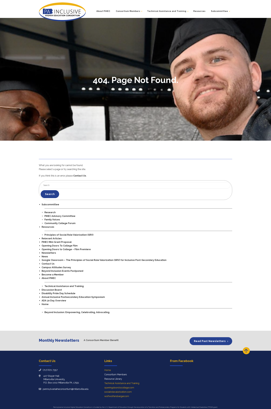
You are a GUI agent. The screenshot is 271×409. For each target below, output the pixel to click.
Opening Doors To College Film (60, 245)
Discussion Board (52, 290)
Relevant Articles (52, 238)
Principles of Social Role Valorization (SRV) (68, 234)
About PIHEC (103, 11)
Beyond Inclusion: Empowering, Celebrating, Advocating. (77, 312)
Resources (199, 11)
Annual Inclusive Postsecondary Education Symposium (73, 297)
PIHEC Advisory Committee (59, 216)
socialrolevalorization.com (118, 392)
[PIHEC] (62, 11)
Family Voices (52, 219)
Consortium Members (128, 11)
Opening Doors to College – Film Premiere (66, 249)
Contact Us (79, 175)
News (45, 256)
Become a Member (53, 274)
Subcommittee (219, 11)
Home (45, 304)
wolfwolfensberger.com (116, 396)
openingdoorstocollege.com (119, 387)
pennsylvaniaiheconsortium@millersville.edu (65, 389)
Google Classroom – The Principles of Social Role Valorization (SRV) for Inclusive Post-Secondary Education (104, 260)
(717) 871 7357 (50, 370)
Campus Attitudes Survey (56, 267)
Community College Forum (60, 223)
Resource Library (113, 379)
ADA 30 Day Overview (54, 300)
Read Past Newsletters (210, 341)
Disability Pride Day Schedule (58, 293)
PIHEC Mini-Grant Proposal (57, 242)
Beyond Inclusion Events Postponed (62, 271)
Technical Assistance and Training (166, 11)
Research (50, 212)
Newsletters (49, 253)
